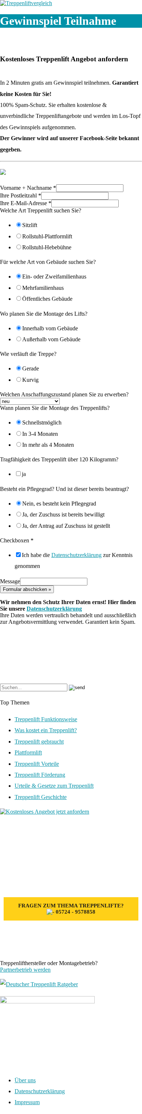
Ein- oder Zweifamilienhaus (54, 276)
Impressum (27, 1102)
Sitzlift (29, 225)
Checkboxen (16, 540)
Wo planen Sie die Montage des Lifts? (43, 314)
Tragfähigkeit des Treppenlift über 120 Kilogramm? (59, 459)
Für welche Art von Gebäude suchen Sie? (48, 262)
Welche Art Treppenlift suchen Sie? (40, 210)
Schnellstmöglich (42, 422)
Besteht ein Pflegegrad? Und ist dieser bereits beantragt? (64, 489)
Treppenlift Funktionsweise (46, 719)
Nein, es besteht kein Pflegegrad (59, 503)
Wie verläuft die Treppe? (28, 354)
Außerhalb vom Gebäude (51, 339)
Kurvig (30, 380)
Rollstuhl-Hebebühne (46, 247)
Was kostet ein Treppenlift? (46, 730)
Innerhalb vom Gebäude (50, 328)
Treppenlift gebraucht (39, 741)
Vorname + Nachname (28, 188)
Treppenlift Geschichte (41, 797)
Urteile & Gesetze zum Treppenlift (54, 786)
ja (24, 474)
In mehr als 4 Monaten (48, 445)
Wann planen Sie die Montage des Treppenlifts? (55, 408)
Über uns (25, 1080)
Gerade (30, 368)
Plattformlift (28, 752)
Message (10, 581)
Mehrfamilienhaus (43, 288)
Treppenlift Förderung (40, 775)
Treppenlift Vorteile (37, 764)
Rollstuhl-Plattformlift (47, 236)
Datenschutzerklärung (76, 555)
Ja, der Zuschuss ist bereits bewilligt (63, 514)
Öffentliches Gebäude (47, 299)
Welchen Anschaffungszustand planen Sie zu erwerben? (64, 394)
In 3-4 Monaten (40, 434)
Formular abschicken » (27, 589)
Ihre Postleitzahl (20, 195)
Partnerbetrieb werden (25, 970)
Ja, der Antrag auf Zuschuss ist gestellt (66, 526)
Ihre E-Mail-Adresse (25, 203)
